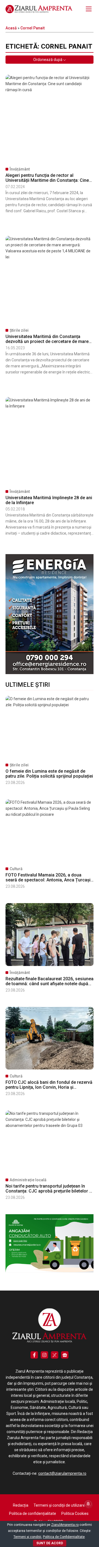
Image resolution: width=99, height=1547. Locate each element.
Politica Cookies (75, 1513)
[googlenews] (64, 1355)
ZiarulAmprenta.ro (65, 1525)
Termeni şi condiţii (27, 1537)
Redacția (20, 1505)
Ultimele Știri (28, 684)
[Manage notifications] (88, 1503)
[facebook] (34, 1355)
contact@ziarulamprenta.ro (62, 1473)
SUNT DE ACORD (49, 1543)
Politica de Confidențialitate (64, 1537)
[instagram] (44, 1355)
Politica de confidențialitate (32, 1513)
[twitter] (54, 1355)
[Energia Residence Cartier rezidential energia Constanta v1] (50, 673)
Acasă (11, 28)
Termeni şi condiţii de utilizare (59, 1505)
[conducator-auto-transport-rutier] (50, 1271)
